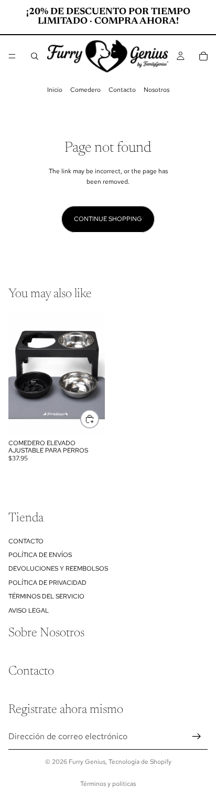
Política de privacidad (47, 582)
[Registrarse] (197, 736)
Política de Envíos (40, 555)
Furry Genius (87, 762)
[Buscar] (34, 56)
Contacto (122, 90)
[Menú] (12, 56)
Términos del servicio (46, 596)
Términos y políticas (108, 784)
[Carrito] (203, 56)
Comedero (85, 90)
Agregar (98, 418)
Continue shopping (108, 219)
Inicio (54, 90)
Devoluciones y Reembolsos (58, 568)
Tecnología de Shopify (140, 762)
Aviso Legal (28, 610)
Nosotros (156, 90)
